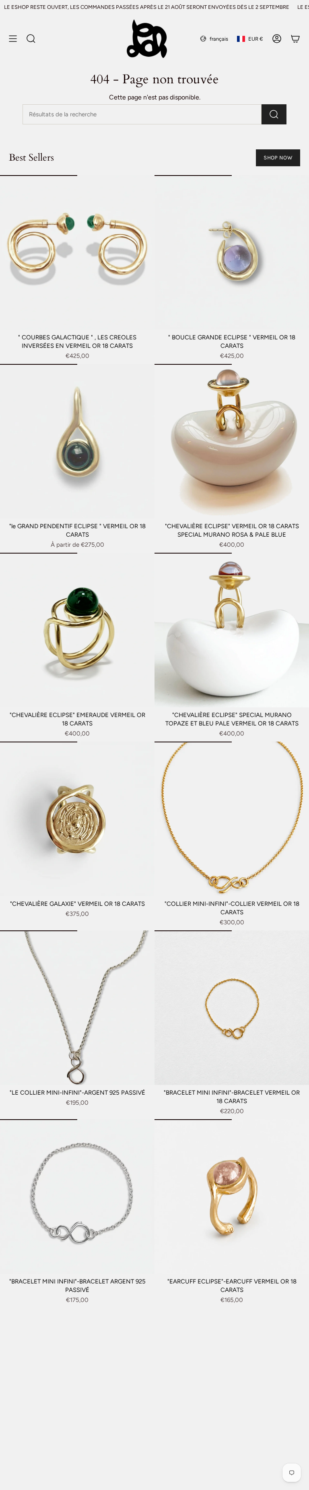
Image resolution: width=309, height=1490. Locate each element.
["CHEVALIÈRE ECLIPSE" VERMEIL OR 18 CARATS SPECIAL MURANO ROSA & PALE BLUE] (231, 441)
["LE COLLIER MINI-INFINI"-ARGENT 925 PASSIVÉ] (77, 1007)
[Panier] (295, 38)
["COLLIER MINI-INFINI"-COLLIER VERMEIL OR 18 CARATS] (231, 819)
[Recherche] (274, 114)
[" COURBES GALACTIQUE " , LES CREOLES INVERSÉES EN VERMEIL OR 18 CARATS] (77, 252)
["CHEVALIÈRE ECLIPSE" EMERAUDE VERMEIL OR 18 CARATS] (77, 630)
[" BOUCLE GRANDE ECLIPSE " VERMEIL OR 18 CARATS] (231, 252)
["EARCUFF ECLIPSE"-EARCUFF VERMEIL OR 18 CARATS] (231, 1196)
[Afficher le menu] (13, 38)
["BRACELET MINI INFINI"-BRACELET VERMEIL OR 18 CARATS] (231, 1007)
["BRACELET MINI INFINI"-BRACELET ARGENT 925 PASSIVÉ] (77, 1196)
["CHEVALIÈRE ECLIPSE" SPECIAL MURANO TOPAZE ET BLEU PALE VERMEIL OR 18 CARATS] (231, 630)
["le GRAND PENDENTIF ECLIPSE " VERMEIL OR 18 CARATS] (77, 441)
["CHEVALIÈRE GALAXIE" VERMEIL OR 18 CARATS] (77, 819)
